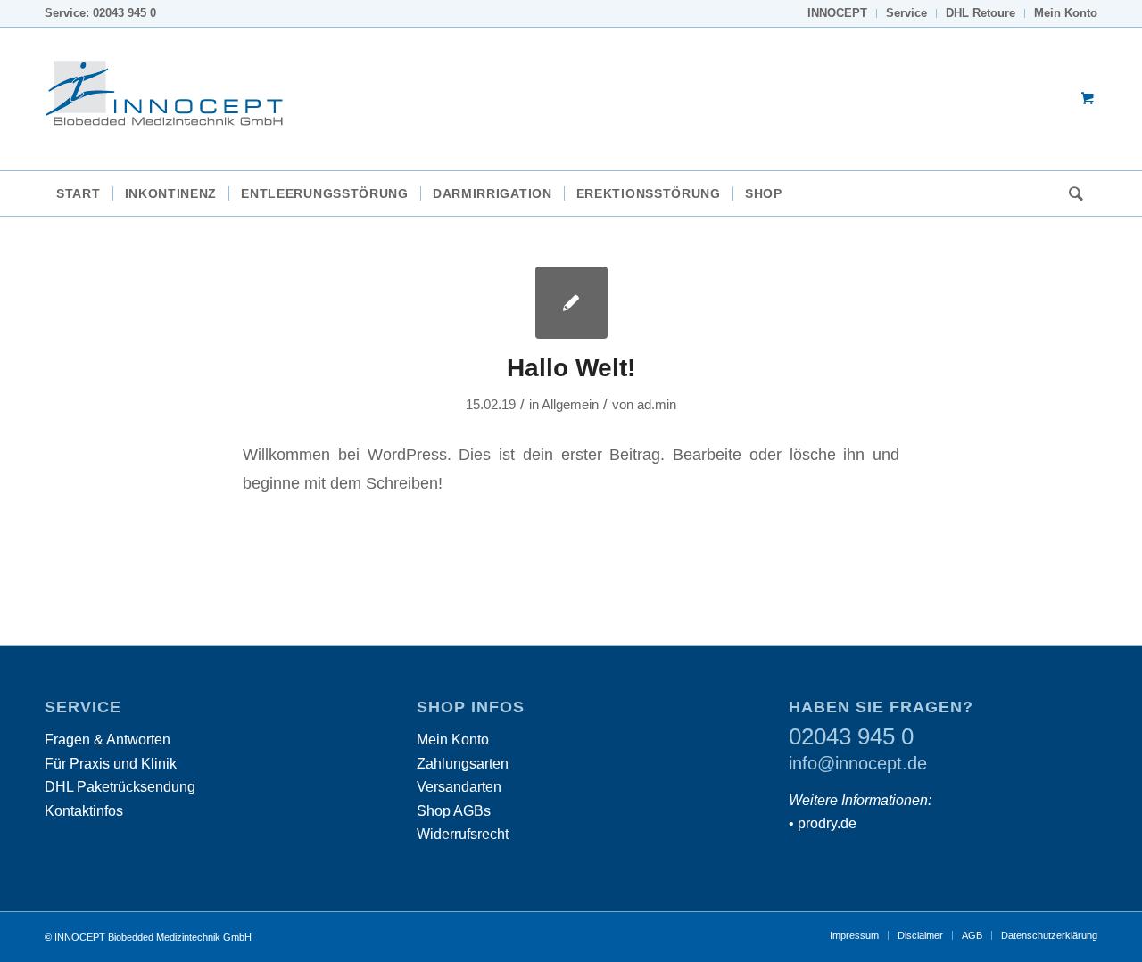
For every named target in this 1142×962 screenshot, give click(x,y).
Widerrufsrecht (463, 834)
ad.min (656, 405)
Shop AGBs (454, 810)
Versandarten (459, 786)
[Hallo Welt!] (571, 303)
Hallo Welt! (571, 368)
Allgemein (570, 405)
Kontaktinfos (84, 810)
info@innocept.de (858, 763)
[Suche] (1070, 193)
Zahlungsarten (463, 763)
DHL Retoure (980, 13)
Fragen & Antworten (107, 739)
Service (906, 13)
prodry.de (827, 823)
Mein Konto (1065, 13)
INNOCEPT (837, 13)
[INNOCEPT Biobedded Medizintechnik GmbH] (178, 99)
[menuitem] (838, 13)
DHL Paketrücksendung (120, 786)
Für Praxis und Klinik (111, 763)
